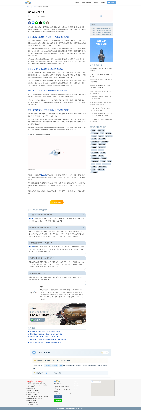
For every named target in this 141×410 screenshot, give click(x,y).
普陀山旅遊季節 (102, 138)
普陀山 (31, 219)
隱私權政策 (76, 385)
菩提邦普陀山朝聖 (106, 164)
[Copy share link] (47, 22)
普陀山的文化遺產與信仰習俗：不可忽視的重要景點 (102, 28)
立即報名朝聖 (56, 202)
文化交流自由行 (95, 133)
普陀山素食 (103, 152)
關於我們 (103, 2)
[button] (56, 152)
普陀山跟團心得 (95, 161)
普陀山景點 (94, 144)
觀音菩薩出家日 (101, 169)
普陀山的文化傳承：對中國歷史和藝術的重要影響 (102, 32)
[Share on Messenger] (33, 22)
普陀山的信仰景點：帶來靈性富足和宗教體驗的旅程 (102, 34)
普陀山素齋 (94, 155)
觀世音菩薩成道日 (102, 166)
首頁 (28, 7)
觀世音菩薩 (94, 166)
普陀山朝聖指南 (34, 7)
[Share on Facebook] (29, 22)
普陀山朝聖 (43, 134)
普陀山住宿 (94, 136)
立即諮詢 (112, 2)
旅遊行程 (77, 2)
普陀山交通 (108, 133)
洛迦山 (109, 161)
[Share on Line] (36, 22)
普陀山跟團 (104, 158)
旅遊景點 (96, 2)
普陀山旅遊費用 (105, 141)
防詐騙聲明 (76, 388)
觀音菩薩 (48, 134)
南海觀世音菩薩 (101, 130)
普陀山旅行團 (109, 136)
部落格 (75, 381)
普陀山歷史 (94, 150)
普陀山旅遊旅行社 (95, 141)
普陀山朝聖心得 (102, 147)
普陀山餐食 (103, 161)
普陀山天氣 (101, 136)
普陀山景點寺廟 (102, 144)
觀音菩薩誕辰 (94, 172)
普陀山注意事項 (95, 152)
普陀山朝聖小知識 (86, 2)
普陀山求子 (101, 150)
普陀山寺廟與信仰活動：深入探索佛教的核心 (102, 30)
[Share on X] (40, 22)
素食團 (93, 164)
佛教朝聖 (32, 134)
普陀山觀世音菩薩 (95, 158)
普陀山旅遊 (37, 134)
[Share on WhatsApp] (44, 22)
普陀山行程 (101, 155)
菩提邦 (98, 164)
